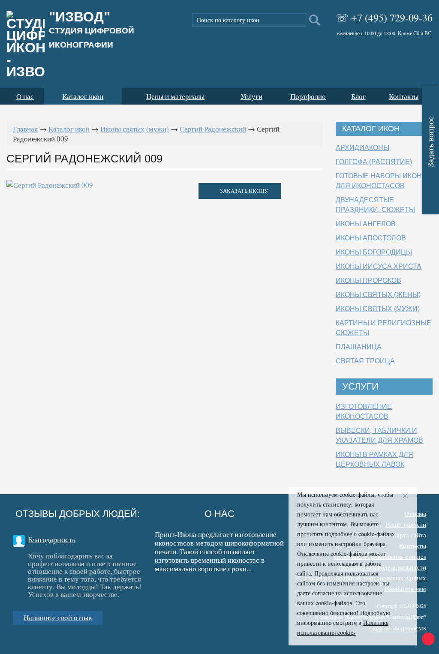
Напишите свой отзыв (58, 617)
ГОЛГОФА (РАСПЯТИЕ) (374, 161)
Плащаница (359, 347)
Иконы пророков (368, 280)
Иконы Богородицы (374, 252)
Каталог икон (82, 96)
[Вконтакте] (183, 585)
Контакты (403, 96)
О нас (25, 96)
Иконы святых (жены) (378, 294)
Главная (25, 129)
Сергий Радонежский (213, 129)
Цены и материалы (175, 96)
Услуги (251, 96)
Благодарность (51, 539)
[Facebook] (159, 587)
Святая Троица (365, 361)
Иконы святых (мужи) (134, 129)
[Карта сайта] (264, 585)
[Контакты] (224, 585)
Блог (358, 96)
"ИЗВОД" (91, 30)
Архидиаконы (362, 147)
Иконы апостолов (371, 238)
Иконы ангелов (366, 224)
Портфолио (308, 96)
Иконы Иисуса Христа (378, 266)
